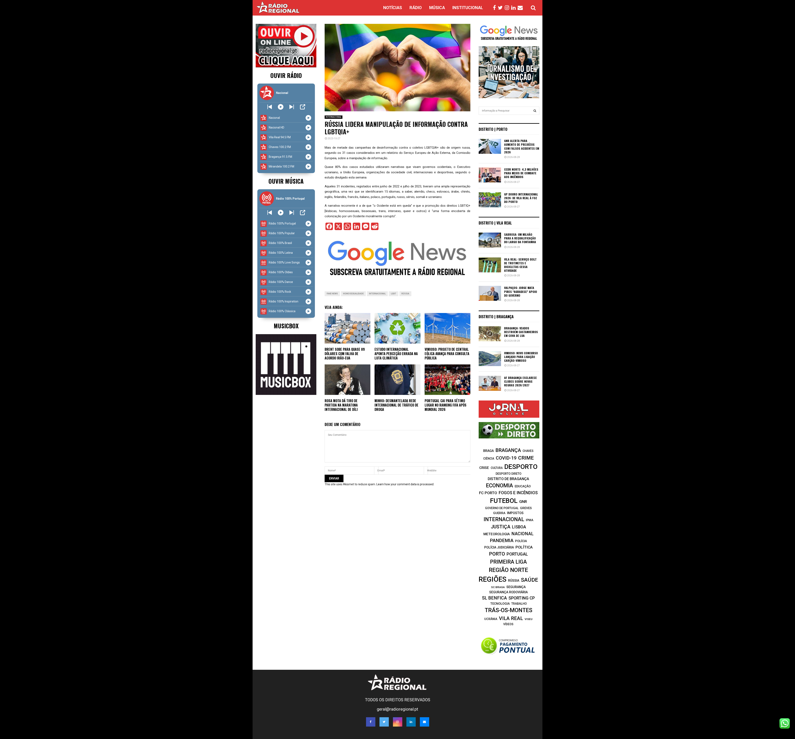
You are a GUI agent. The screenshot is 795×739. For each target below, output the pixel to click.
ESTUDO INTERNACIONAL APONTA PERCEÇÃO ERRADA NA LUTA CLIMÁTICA (396, 353)
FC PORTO (488, 493)
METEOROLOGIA (496, 534)
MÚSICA (437, 7)
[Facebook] (495, 8)
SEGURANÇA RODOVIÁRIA (508, 592)
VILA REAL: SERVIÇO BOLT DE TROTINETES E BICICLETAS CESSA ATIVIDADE (520, 265)
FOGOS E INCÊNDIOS (518, 492)
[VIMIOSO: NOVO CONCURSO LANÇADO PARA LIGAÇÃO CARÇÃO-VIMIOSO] (490, 358)
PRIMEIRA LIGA (508, 562)
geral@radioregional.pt (397, 709)
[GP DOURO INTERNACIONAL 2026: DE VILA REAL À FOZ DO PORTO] (490, 199)
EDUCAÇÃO (523, 486)
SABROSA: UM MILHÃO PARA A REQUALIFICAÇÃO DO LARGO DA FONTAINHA (520, 238)
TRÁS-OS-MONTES (508, 610)
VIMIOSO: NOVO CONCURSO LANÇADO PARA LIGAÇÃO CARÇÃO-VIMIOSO (521, 357)
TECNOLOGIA (500, 604)
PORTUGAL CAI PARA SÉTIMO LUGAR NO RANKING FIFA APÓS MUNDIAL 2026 (445, 405)
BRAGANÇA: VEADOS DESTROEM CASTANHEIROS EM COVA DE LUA (521, 332)
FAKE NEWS (332, 293)
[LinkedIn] (514, 8)
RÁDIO (416, 7)
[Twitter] (501, 8)
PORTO (497, 554)
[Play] (280, 106)
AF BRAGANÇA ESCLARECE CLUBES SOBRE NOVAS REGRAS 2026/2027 (520, 381)
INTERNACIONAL (333, 117)
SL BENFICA (494, 598)
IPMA (529, 520)
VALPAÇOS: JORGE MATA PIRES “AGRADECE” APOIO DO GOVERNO (520, 291)
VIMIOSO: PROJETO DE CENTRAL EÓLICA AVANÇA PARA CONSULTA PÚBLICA (447, 353)
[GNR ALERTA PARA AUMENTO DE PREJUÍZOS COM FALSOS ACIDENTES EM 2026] (490, 146)
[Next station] (269, 106)
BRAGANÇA (508, 450)
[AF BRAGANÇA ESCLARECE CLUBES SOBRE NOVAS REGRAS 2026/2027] (490, 383)
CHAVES (528, 451)
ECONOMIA (499, 485)
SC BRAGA (498, 587)
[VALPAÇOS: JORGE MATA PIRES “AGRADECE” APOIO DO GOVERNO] (490, 293)
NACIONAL (522, 533)
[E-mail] (521, 8)
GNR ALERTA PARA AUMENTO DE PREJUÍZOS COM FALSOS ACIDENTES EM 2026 (521, 146)
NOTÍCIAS (392, 7)
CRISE (484, 468)
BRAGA (488, 451)
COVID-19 (506, 458)
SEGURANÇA (516, 587)
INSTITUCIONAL (467, 7)
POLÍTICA (524, 547)
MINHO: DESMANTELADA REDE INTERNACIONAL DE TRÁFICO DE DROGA (396, 405)
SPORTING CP (521, 598)
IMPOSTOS (515, 513)
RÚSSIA (405, 293)
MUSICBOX (286, 326)
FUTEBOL (504, 501)
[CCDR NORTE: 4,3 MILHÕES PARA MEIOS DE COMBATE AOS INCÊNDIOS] (490, 174)
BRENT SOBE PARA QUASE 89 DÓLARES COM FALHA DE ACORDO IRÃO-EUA (345, 353)
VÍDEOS (508, 624)
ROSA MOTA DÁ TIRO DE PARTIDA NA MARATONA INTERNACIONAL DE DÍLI (341, 405)
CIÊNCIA (488, 458)
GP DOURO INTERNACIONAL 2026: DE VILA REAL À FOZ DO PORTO (521, 198)
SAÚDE (529, 580)
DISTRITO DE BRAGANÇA (508, 479)
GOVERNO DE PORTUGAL (501, 508)
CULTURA (497, 468)
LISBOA (519, 527)
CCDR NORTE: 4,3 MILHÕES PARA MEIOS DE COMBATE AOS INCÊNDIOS (521, 173)
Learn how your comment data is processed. (405, 484)
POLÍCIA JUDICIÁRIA (499, 547)
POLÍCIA (521, 541)
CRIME (526, 458)
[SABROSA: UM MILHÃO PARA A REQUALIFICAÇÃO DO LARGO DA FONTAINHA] (490, 240)
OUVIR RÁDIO (286, 75)
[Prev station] (291, 106)
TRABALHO (519, 603)
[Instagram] (508, 8)
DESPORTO (520, 467)
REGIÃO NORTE (508, 570)
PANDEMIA (501, 540)
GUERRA (499, 513)
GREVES (526, 508)
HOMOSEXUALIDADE (353, 293)
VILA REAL (511, 618)
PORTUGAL (517, 554)
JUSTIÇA (500, 527)
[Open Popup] (302, 106)
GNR (523, 501)
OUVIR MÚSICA (286, 181)
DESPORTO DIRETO (508, 473)
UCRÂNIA (490, 619)
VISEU (528, 619)
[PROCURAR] (534, 111)
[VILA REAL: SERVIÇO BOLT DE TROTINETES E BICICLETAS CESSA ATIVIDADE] (490, 264)
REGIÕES (492, 579)
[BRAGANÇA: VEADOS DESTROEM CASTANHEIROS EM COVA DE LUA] (490, 333)
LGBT (393, 293)
